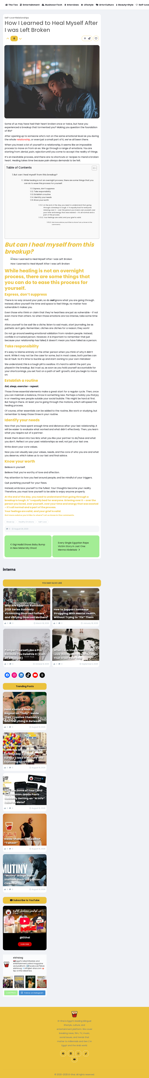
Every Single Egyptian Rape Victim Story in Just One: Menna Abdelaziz (73, 546)
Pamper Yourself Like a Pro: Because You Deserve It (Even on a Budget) (25, 654)
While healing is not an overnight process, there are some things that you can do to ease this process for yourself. (58, 182)
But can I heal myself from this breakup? (35, 174)
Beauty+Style (125, 4)
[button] (87, 38)
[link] (96, 38)
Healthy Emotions (26, 522)
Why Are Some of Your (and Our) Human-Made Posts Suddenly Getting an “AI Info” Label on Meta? (24, 796)
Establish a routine (42, 194)
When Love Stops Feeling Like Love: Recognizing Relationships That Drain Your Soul (76, 654)
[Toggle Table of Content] (93, 168)
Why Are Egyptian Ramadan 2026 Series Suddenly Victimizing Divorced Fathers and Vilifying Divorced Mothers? (26, 611)
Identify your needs (43, 197)
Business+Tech (53, 4)
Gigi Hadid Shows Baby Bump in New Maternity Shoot (27, 546)
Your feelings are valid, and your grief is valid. (62, 217)
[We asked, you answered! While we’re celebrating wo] (8, 982)
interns (9, 569)
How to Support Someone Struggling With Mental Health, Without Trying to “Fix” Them (75, 613)
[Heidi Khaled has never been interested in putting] (30, 982)
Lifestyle (89, 4)
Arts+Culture (106, 4)
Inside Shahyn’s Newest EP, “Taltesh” (22, 841)
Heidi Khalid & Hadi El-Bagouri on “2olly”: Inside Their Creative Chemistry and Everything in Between (22, 715)
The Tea (13, 4)
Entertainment (31, 4)
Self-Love (42, 522)
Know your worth (41, 200)
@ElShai (25, 937)
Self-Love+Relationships (17, 17)
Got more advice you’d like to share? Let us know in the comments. (72, 223)
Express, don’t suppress (44, 188)
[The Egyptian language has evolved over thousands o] (42, 982)
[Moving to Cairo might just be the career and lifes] (19, 982)
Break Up (10, 522)
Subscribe (25, 944)
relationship (23, 139)
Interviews (73, 4)
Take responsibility (42, 191)
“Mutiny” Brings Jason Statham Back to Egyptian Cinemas (22, 879)
